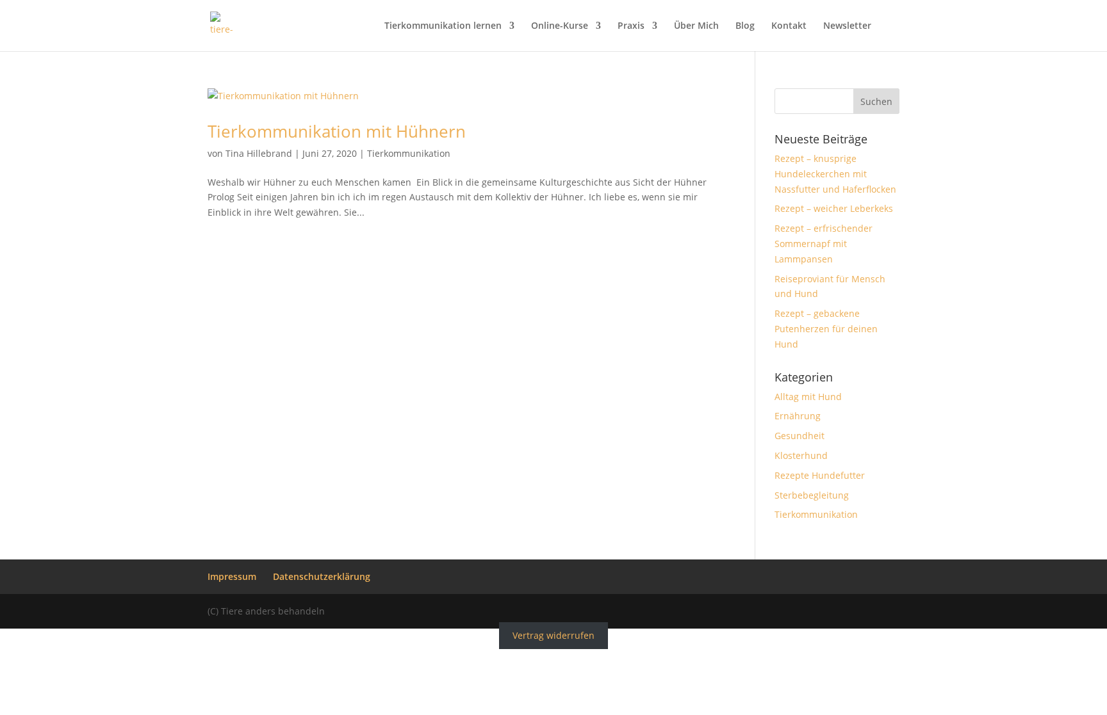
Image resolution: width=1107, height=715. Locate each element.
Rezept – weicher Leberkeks (834, 208)
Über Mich (696, 26)
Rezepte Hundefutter (820, 475)
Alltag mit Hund (808, 396)
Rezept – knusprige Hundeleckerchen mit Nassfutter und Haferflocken (835, 173)
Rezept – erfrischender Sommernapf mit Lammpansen (824, 243)
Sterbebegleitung (812, 495)
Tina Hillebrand (259, 153)
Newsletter (847, 26)
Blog (745, 26)
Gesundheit (799, 436)
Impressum (232, 576)
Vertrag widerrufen (553, 636)
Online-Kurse (559, 26)
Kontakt (789, 26)
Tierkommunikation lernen (443, 26)
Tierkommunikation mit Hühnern (337, 131)
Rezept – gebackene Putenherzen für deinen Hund (826, 328)
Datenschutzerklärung (321, 576)
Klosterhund (801, 455)
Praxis (631, 26)
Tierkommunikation (408, 153)
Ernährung (798, 416)
